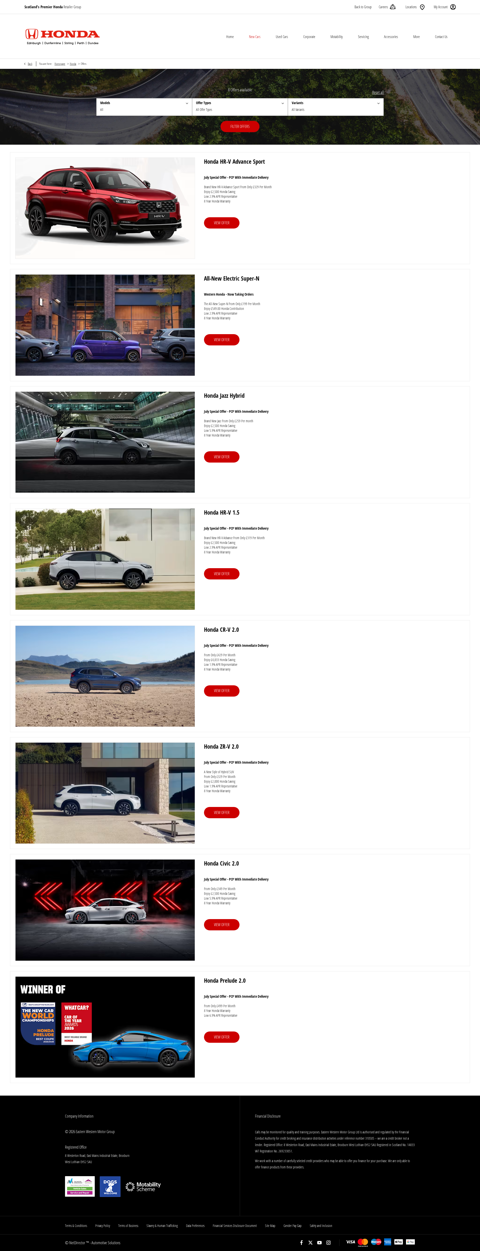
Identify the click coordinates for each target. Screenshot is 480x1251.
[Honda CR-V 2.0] (105, 676)
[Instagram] (328, 1242)
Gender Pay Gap (293, 1225)
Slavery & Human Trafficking (162, 1225)
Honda (73, 64)
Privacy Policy (102, 1225)
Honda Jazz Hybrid (224, 395)
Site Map (270, 1225)
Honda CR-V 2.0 (221, 630)
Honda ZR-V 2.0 (221, 746)
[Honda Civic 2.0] (105, 910)
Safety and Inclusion (321, 1225)
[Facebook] (301, 1242)
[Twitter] (310, 1242)
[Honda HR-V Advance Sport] (105, 208)
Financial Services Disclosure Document (235, 1225)
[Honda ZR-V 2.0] (105, 793)
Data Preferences (195, 1225)
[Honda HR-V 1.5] (105, 559)
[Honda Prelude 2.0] (105, 1027)
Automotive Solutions (106, 1242)
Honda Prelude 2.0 (225, 980)
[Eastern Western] (62, 36)
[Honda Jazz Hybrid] (105, 442)
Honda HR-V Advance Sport (234, 161)
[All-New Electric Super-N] (105, 325)
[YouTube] (319, 1242)
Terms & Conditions (76, 1225)
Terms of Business (128, 1225)
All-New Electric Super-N (231, 278)
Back (30, 64)
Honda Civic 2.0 (221, 863)
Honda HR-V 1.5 (222, 512)
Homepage (59, 64)
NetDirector (77, 1242)
